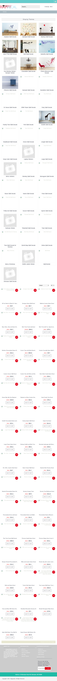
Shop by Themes (5, 14)
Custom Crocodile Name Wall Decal (47, 350)
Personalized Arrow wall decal (10, 514)
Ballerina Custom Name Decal (47, 303)
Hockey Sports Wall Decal (28, 420)
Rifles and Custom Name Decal (28, 561)
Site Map (23, 654)
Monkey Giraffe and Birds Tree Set (28, 444)
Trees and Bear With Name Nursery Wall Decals (10, 608)
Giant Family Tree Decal (47, 397)
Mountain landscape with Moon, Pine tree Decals (47, 444)
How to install (41, 652)
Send (48, 668)
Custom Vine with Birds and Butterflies (28, 373)
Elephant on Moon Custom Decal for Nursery (28, 397)
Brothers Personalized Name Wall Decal (10, 350)
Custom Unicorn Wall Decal (10, 373)
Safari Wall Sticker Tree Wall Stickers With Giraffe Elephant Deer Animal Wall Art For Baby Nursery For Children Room (10, 632)
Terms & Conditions (26, 652)
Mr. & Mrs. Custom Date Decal (10, 467)
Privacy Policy (25, 650)
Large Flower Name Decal (10, 444)
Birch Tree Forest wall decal (28, 326)
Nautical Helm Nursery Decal (47, 467)
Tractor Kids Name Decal (28, 585)
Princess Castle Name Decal (28, 538)
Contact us (40, 649)
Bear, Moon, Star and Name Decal (10, 326)
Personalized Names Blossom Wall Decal (47, 514)
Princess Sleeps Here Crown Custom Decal (47, 538)
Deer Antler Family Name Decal (47, 373)
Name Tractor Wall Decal (28, 467)
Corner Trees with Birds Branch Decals (28, 350)
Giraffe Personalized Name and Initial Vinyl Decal (10, 420)
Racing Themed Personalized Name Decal (10, 561)
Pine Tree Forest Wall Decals (10, 538)
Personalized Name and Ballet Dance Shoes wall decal (28, 514)
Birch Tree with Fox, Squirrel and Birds (47, 326)
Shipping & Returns (42, 650)
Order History (41, 654)
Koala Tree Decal (47, 420)
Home (1, 14)
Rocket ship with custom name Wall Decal (47, 561)
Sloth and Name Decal (10, 585)
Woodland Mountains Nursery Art (28, 608)
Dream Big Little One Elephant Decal (10, 397)
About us (23, 649)
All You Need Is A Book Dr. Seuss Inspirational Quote (10, 303)
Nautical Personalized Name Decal (10, 491)
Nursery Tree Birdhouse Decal (47, 491)
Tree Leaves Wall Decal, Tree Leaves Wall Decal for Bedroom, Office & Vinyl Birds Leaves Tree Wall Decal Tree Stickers (47, 585)
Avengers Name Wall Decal (28, 303)
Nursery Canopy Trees (28, 491)
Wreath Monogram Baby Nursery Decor (47, 608)
